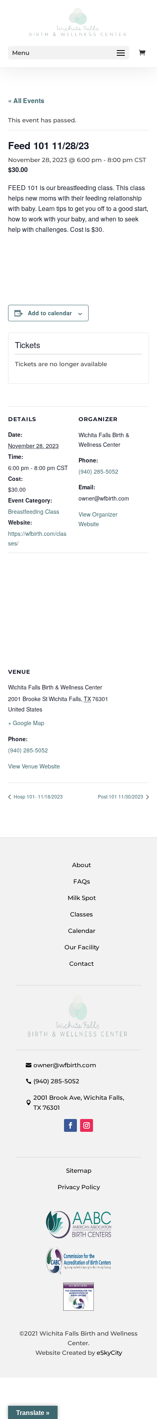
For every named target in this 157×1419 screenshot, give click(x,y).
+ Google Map (26, 723)
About (81, 865)
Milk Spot (82, 898)
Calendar (81, 931)
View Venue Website (34, 766)
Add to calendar (50, 313)
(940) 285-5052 (98, 471)
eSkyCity (109, 1352)
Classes (81, 914)
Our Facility (81, 947)
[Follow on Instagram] (86, 1125)
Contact (81, 963)
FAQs (81, 881)
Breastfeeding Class (33, 511)
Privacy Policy (79, 1187)
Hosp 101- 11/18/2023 (37, 796)
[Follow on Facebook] (70, 1125)
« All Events (26, 100)
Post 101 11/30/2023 (121, 796)
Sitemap (78, 1170)
